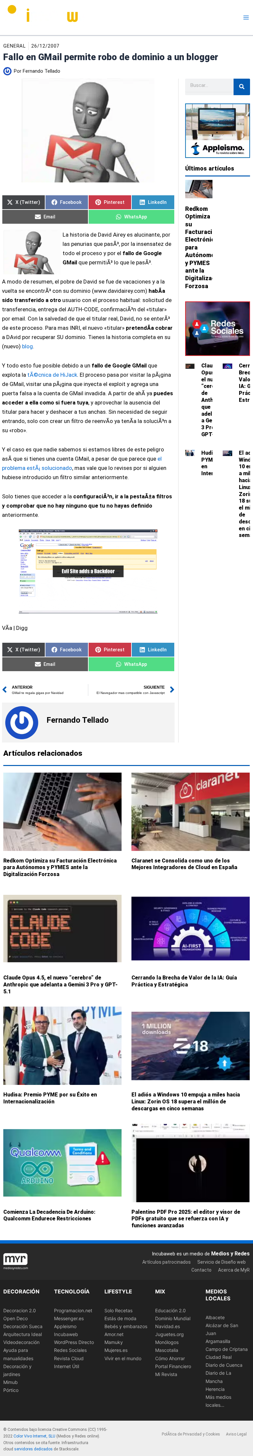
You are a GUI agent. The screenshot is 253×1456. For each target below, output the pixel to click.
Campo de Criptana (227, 1349)
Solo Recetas (118, 1310)
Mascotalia (166, 1350)
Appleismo (65, 1326)
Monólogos (167, 1342)
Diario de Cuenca (224, 1365)
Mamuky (113, 1342)
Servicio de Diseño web (221, 1262)
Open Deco (15, 1318)
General (14, 46)
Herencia (215, 1389)
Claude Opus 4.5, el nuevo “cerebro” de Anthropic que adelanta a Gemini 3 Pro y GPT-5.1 (60, 985)
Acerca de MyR (234, 1270)
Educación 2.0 (170, 1310)
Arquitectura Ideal (22, 1334)
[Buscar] (242, 87)
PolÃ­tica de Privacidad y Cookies (191, 1434)
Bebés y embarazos (125, 1326)
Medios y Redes (230, 1253)
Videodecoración (21, 1342)
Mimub (10, 1382)
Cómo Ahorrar (170, 1358)
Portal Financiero (173, 1366)
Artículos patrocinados (166, 1262)
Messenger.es (69, 1318)
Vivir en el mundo (122, 1358)
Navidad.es (167, 1326)
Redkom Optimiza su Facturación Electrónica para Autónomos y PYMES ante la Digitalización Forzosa (60, 867)
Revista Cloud (69, 1358)
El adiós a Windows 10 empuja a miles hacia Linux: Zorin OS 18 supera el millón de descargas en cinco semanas (185, 1102)
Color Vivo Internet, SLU (34, 1436)
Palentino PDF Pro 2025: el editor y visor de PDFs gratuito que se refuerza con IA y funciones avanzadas (185, 1218)
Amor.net (114, 1334)
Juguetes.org (169, 1334)
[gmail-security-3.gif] (88, 571)
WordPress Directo (74, 1342)
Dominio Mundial (172, 1318)
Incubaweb (66, 1334)
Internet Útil (66, 1366)
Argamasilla (218, 1341)
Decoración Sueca (22, 1326)
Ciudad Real (219, 1357)
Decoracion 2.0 (19, 1310)
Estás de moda (120, 1318)
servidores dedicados (33, 1449)
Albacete (215, 1317)
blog (27, 346)
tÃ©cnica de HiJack (52, 374)
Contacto (201, 1270)
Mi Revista (166, 1374)
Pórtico (10, 1390)
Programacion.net (73, 1310)
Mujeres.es (115, 1350)
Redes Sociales (70, 1350)
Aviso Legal (236, 1434)
